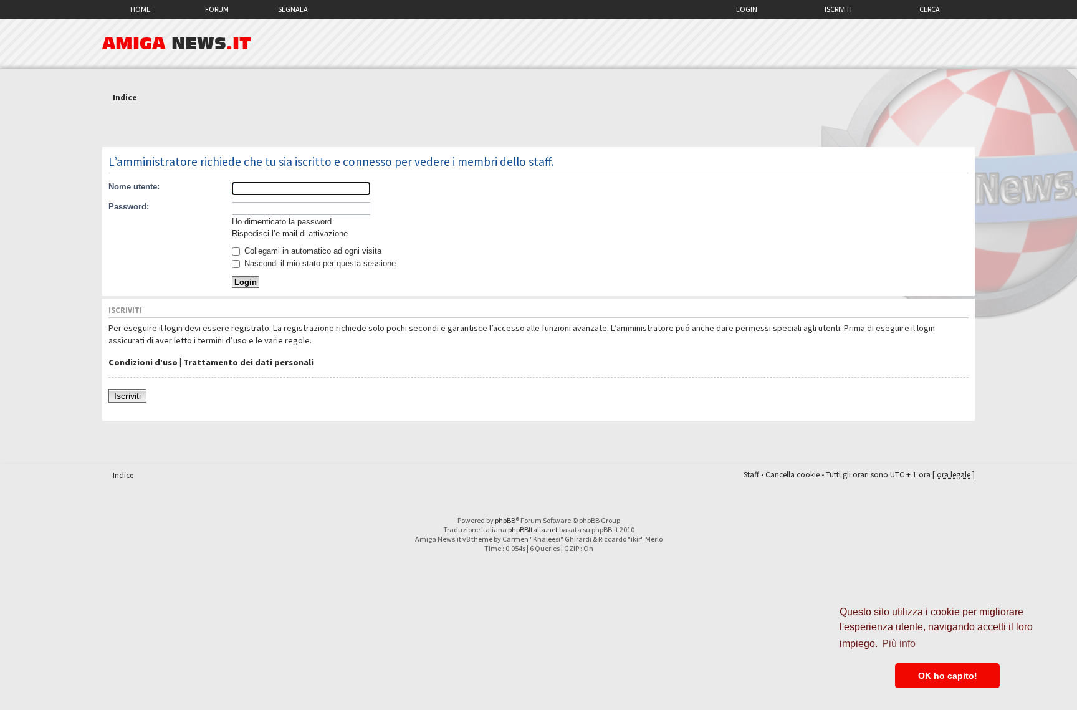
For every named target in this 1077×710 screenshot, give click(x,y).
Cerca (929, 9)
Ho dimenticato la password (282, 221)
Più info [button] (899, 643)
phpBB (505, 520)
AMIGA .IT (176, 44)
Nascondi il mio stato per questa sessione (319, 263)
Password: (128, 206)
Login (746, 9)
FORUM (217, 9)
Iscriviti (838, 9)
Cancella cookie (792, 474)
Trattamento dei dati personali (248, 362)
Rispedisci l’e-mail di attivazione (290, 233)
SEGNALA (293, 9)
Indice (125, 97)
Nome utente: (134, 186)
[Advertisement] (538, 126)
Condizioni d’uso (143, 362)
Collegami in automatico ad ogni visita (311, 251)
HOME (140, 9)
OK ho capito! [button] (947, 676)
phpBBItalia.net (533, 529)
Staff (751, 474)
